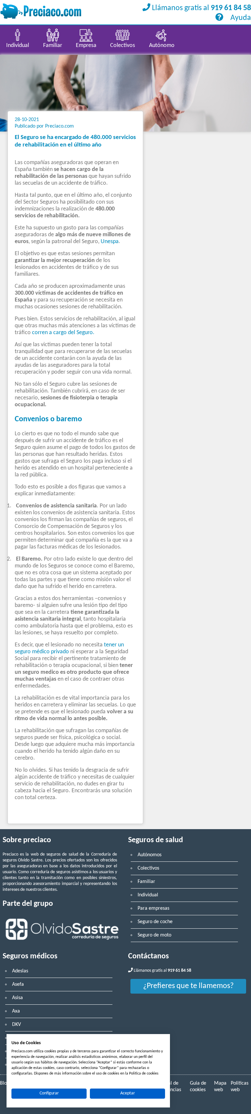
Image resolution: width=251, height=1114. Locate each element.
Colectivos (148, 868)
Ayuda (240, 18)
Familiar (146, 881)
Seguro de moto (154, 935)
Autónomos (149, 855)
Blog (4, 1083)
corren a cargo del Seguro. (63, 332)
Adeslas (20, 971)
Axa (16, 1011)
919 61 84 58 (231, 8)
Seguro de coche (155, 921)
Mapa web (220, 1086)
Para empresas (153, 908)
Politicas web (239, 1086)
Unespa (110, 241)
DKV (16, 1024)
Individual (148, 895)
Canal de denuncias (170, 1086)
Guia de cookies (198, 1086)
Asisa (17, 997)
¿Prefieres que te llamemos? (188, 986)
